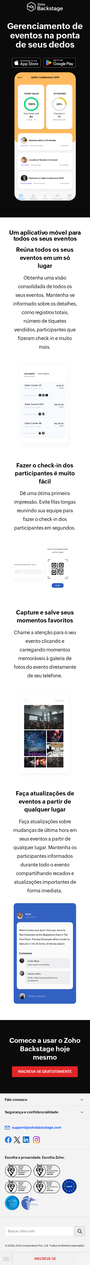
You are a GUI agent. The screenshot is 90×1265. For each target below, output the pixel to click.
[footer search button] (79, 1231)
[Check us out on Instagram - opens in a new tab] (36, 1139)
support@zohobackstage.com (36, 1127)
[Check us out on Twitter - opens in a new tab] (17, 1139)
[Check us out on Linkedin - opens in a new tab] (26, 1139)
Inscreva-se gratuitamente (45, 1071)
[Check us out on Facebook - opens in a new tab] (8, 1139)
